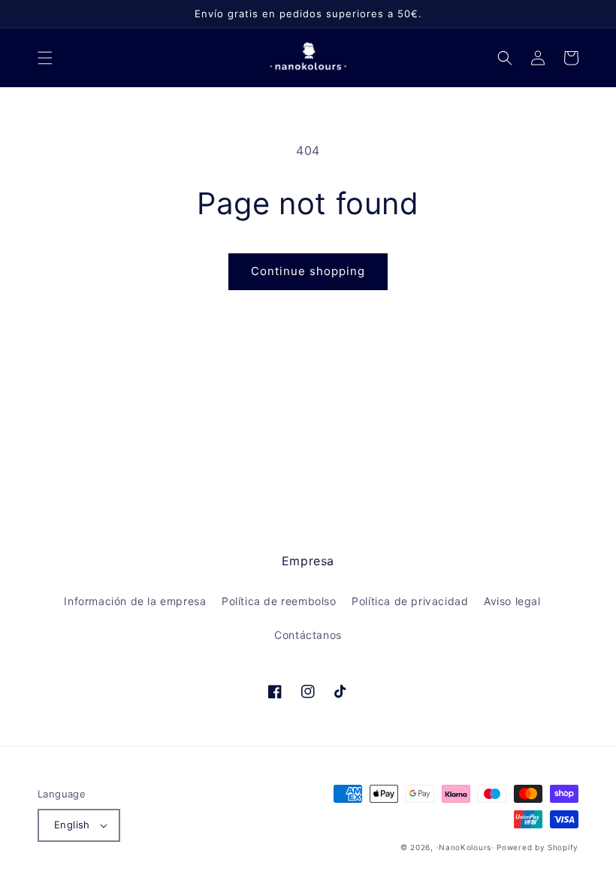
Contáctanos (308, 634)
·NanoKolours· (465, 847)
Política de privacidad (410, 601)
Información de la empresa (135, 601)
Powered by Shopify (537, 847)
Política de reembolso (279, 601)
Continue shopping (308, 271)
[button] (45, 57)
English (72, 825)
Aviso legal (512, 601)
